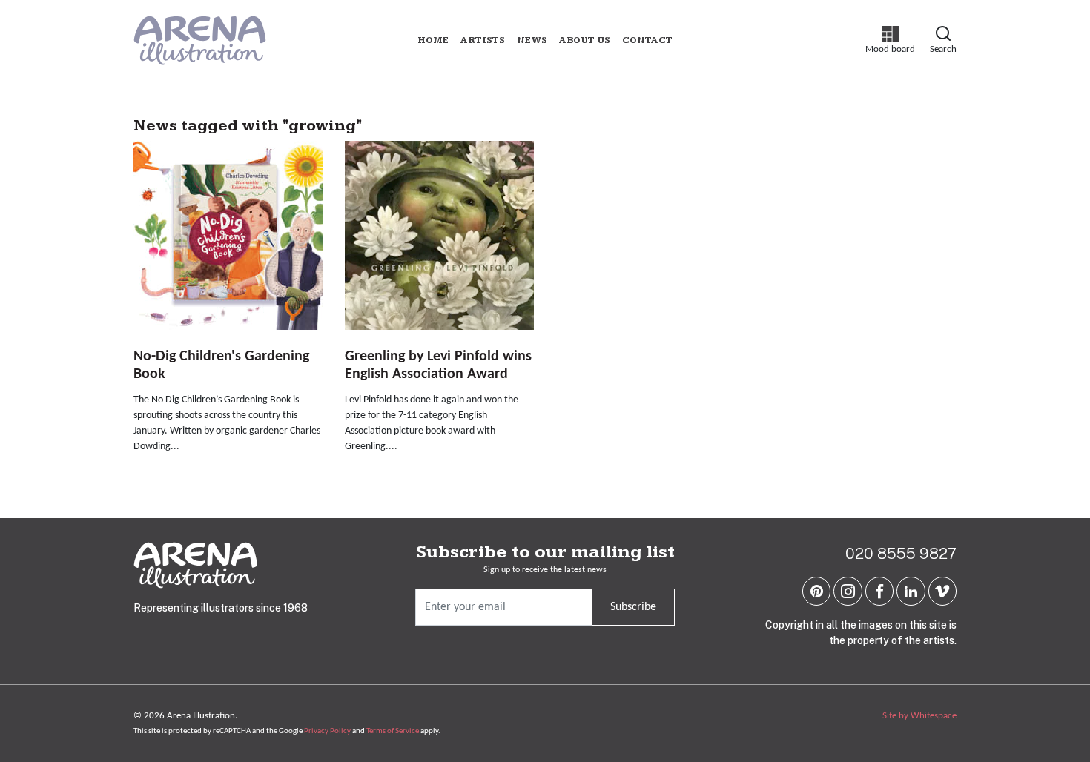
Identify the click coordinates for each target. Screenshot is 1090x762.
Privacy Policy (327, 731)
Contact (647, 40)
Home (433, 40)
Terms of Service (392, 731)
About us (584, 40)
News (532, 40)
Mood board (890, 40)
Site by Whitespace (919, 715)
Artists (482, 40)
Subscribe (633, 607)
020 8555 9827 (901, 553)
